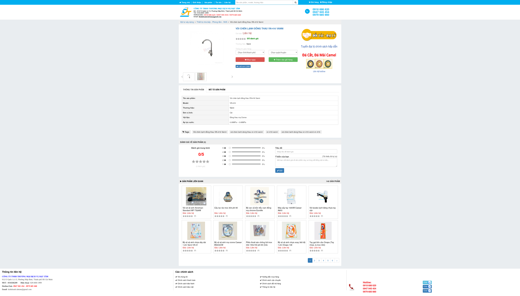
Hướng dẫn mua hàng (270, 276)
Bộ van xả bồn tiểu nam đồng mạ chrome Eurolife (258, 209)
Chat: (426, 282)
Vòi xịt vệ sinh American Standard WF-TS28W (193, 209)
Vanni (248, 44)
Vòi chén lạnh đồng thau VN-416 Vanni (209, 132)
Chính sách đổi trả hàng (271, 283)
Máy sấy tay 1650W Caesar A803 (290, 209)
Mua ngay (251, 59)
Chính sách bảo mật (185, 287)
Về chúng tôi (182, 276)
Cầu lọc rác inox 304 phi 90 (226, 207)
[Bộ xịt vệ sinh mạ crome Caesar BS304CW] (227, 231)
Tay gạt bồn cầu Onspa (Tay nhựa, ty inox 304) (322, 243)
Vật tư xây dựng (187, 22)
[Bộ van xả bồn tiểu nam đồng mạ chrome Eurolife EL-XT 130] (259, 196)
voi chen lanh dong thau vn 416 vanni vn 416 (301, 132)
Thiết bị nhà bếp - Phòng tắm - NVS (212, 22)
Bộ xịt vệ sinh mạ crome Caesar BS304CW (228, 243)
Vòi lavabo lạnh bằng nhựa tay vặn (323, 209)
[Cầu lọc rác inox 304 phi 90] (227, 196)
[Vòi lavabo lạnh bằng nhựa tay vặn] (323, 196)
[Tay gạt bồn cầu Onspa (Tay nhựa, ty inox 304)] (323, 231)
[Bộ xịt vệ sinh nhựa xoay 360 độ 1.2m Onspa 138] (291, 231)
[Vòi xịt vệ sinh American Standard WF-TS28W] (196, 196)
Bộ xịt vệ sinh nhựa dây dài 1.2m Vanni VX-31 (194, 243)
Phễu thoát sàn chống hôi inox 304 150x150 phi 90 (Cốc (259, 243)
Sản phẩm (208, 2)
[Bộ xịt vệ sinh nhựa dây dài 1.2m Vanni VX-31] (196, 231)
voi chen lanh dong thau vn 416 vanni (246, 132)
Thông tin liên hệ (268, 287)
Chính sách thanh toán (186, 280)
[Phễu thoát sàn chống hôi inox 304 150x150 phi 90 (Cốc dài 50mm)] (259, 231)
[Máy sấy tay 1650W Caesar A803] (291, 196)
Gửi (280, 170)
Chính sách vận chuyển (271, 280)
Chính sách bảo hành (185, 283)
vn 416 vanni (272, 132)
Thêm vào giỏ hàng (283, 59)
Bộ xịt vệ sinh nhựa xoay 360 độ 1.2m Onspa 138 (291, 243)
